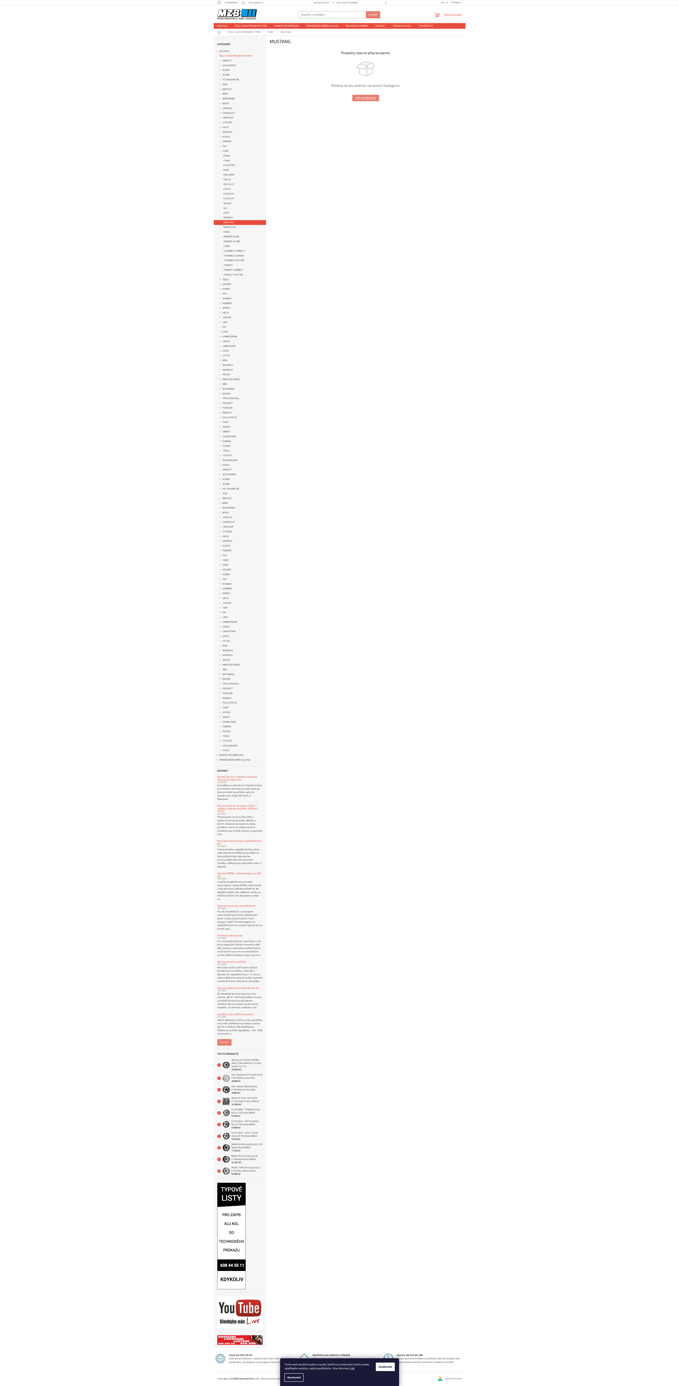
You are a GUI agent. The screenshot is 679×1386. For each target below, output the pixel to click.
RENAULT (227, 412)
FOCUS (227, 189)
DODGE (226, 137)
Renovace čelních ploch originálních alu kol (239, 842)
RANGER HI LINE (231, 236)
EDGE (226, 170)
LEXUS (226, 351)
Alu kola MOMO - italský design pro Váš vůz (239, 874)
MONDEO (228, 217)
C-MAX (226, 160)
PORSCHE (228, 408)
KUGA (226, 213)
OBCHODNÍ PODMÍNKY (347, 2)
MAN (225, 360)
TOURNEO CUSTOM (233, 260)
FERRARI (227, 141)
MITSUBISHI (228, 389)
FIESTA (227, 179)
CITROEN (227, 122)
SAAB (225, 422)
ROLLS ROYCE (230, 417)
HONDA (226, 289)
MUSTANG (228, 222)
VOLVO (226, 465)
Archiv (224, 1042)
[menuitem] (222, 26)
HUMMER (227, 303)
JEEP (225, 322)
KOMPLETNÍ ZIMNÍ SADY (231, 755)
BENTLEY (227, 89)
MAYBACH (228, 370)
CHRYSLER (228, 117)
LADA (225, 332)
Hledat (373, 14)
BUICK (226, 103)
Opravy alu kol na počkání (231, 961)
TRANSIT (228, 265)
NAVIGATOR (229, 227)
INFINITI (226, 308)
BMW (225, 94)
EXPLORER (228, 175)
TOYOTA (227, 455)
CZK (442, 2)
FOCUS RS (228, 194)
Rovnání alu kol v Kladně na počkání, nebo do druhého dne (237, 778)
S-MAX (226, 246)
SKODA (226, 427)
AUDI (225, 84)
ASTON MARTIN (231, 79)
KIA (224, 327)
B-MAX (226, 156)
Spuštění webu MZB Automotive (235, 1014)
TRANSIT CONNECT (233, 270)
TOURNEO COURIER (233, 256)
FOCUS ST (228, 198)
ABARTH (227, 60)
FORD (225, 151)
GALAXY (227, 203)
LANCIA (226, 341)
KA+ (225, 208)
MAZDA (226, 374)
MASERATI (228, 365)
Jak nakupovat (321, 2)
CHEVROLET (229, 113)
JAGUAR (227, 317)
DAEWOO (227, 132)
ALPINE (226, 75)
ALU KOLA (224, 51)
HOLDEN (227, 284)
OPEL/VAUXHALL (231, 398)
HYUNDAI (227, 298)
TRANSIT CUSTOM (233, 275)
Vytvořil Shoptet (453, 1378)
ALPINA (226, 70)
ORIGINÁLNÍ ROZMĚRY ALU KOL (235, 760)
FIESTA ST (228, 184)
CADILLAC (227, 108)
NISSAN (226, 393)
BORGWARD (229, 98)
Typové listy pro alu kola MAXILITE (236, 905)
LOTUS (226, 355)
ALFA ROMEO (229, 65)
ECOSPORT (229, 165)
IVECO (226, 313)
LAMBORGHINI (230, 336)
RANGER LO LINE (231, 241)
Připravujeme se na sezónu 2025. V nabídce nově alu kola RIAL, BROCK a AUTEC (237, 808)
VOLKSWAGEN (230, 460)
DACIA (226, 127)
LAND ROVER (229, 346)
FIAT (225, 146)
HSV (225, 294)
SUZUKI (226, 446)
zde (352, 1368)
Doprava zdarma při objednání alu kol (238, 988)
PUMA (226, 232)
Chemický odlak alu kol (230, 935)
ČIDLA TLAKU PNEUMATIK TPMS (235, 56)
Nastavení (294, 1377)
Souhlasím (385, 1367)
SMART (226, 431)
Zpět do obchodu (365, 97)
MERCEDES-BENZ (231, 379)
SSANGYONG (229, 436)
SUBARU (227, 441)
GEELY (226, 279)
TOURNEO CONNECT (234, 251)
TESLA (226, 450)
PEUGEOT (228, 403)
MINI (225, 384)
